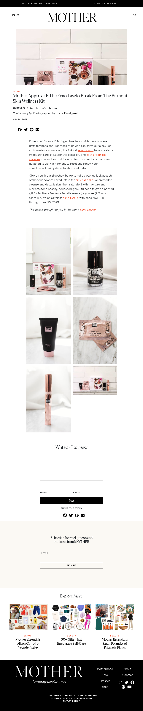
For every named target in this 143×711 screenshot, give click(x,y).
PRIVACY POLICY (71, 701)
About (127, 669)
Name (43, 492)
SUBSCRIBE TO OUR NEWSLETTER (39, 3)
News (105, 675)
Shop (105, 687)
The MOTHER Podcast (104, 3)
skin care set (84, 180)
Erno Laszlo (85, 150)
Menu (15, 14)
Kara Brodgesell (68, 113)
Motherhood (105, 669)
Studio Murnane (83, 698)
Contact (127, 675)
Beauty (28, 635)
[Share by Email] (37, 130)
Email (76, 492)
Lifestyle (105, 681)
